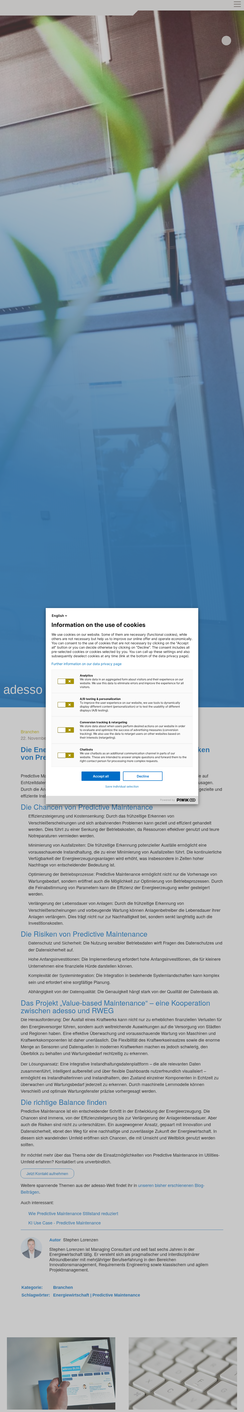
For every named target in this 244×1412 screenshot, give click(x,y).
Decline (143, 776)
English (58, 616)
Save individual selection (122, 786)
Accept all (101, 776)
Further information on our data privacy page (86, 664)
